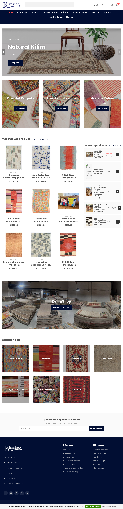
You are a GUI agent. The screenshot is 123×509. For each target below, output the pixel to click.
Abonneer (97, 429)
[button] (3, 52)
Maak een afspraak (61, 307)
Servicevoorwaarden (71, 461)
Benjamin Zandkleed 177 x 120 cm (13, 263)
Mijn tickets (97, 457)
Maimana (67, 377)
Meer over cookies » (109, 506)
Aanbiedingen (56, 17)
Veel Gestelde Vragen (71, 472)
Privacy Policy (68, 457)
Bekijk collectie (39, 139)
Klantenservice (69, 453)
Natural (97, 346)
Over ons (96, 12)
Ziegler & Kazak (8, 377)
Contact (108, 12)
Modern (36, 346)
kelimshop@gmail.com (16, 483)
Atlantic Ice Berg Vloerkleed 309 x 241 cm (41, 178)
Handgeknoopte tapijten (55, 12)
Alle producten (99, 468)
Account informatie (100, 450)
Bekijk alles (114, 145)
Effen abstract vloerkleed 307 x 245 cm (41, 265)
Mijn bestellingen (99, 453)
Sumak (66, 346)
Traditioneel (6, 346)
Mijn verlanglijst (99, 461)
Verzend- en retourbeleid (73, 468)
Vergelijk (96, 464)
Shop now (15, 63)
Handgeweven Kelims (27, 12)
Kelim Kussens (80, 12)
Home (11, 12)
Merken (70, 17)
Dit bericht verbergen (93, 506)
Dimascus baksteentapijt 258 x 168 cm (13, 178)
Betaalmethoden (70, 464)
